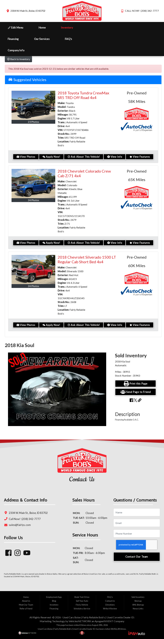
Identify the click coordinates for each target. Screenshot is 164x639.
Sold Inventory (137, 597)
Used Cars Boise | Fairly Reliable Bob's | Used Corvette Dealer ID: (98, 617)
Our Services (42, 39)
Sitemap (138, 601)
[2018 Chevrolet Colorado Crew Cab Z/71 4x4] (33, 183)
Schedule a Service (82, 608)
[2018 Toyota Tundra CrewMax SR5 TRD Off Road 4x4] (33, 105)
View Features (141, 156)
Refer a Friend (26, 608)
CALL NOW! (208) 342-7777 (142, 10)
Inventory (67, 27)
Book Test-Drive (81, 597)
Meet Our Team (26, 604)
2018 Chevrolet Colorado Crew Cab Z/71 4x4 (84, 173)
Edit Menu (17, 27)
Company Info (16, 50)
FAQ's (68, 39)
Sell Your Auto (82, 601)
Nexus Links (138, 608)
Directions (110, 604)
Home (42, 27)
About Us (26, 601)
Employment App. (54, 597)
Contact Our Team (136, 556)
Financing (13, 39)
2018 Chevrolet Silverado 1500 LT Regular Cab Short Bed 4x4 (87, 259)
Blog (54, 601)
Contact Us (110, 601)
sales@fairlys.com (19, 525)
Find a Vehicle (82, 604)
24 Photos (33, 200)
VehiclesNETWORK (80, 621)
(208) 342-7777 (31, 519)
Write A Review (110, 608)
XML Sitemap (138, 604)
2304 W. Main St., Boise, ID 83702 (27, 10)
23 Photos (33, 121)
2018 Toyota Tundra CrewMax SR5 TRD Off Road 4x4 (83, 95)
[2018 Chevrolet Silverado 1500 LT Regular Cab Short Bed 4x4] (33, 269)
